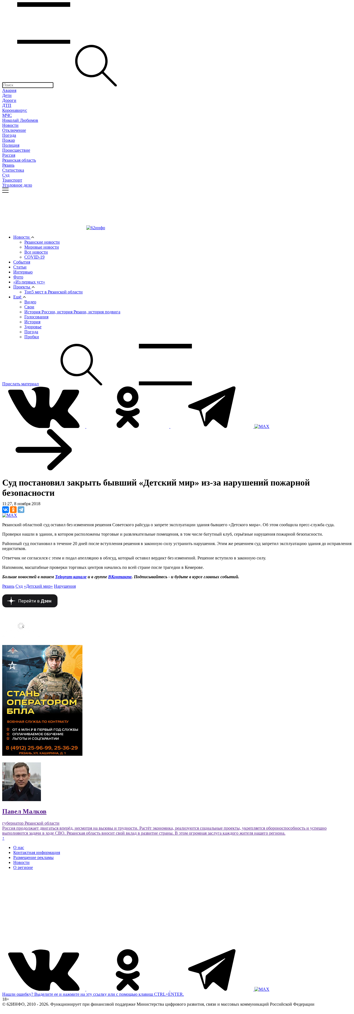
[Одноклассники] (13, 509)
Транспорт (12, 180)
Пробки (31, 336)
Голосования (36, 316)
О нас (18, 847)
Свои (29, 307)
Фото (18, 277)
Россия (8, 155)
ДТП (6, 105)
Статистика (13, 170)
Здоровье (32, 326)
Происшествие (16, 150)
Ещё (17, 297)
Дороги (9, 100)
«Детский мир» (38, 586)
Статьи (20, 267)
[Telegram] (21, 509)
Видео (30, 302)
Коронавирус (14, 110)
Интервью (23, 272)
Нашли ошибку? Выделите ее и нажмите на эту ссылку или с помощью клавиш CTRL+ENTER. (93, 994)
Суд (5, 175)
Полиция (10, 145)
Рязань (8, 165)
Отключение (14, 130)
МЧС (7, 115)
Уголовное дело (17, 185)
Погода (9, 135)
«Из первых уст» (29, 282)
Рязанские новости (42, 242)
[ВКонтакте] (5, 509)
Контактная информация (36, 852)
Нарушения (65, 586)
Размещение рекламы (33, 857)
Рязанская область (19, 160)
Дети (7, 95)
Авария (9, 90)
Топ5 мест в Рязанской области (53, 292)
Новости (10, 125)
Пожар (8, 140)
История (32, 321)
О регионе (23, 867)
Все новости (36, 252)
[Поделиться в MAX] (9, 515)
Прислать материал (20, 383)
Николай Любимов (20, 120)
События (21, 262)
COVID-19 (34, 257)
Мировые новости (41, 247)
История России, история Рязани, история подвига (72, 311)
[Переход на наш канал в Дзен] (30, 605)
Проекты (22, 287)
